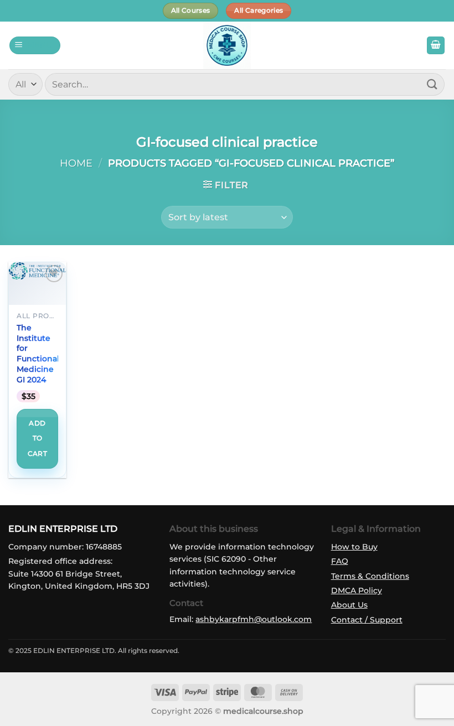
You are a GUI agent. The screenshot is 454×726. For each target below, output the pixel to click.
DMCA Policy (356, 590)
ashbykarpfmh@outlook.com (253, 619)
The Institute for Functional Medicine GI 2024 (38, 354)
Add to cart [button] (37, 438)
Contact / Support (367, 620)
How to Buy (354, 547)
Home (76, 163)
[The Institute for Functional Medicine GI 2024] (37, 271)
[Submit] (432, 84)
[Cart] (436, 46)
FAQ (339, 561)
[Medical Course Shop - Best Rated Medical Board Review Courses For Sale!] (227, 45)
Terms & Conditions (370, 576)
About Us (349, 605)
